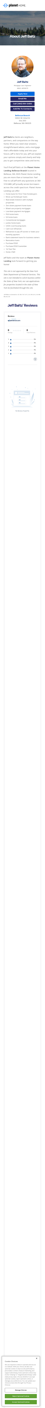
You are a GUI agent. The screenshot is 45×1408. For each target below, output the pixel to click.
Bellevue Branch (22, 115)
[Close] (36, 1358)
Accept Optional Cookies (21, 1402)
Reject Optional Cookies (20, 1396)
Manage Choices (21, 1390)
